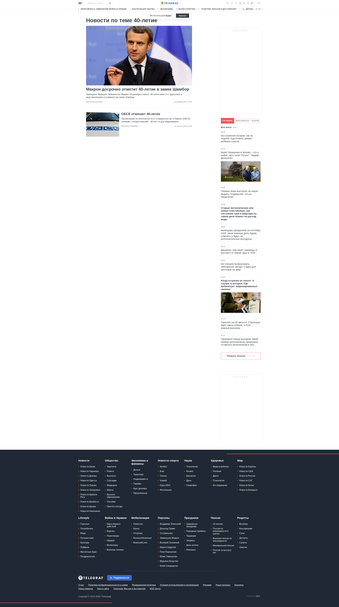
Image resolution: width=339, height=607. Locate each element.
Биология (191, 476)
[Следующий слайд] (262, 9)
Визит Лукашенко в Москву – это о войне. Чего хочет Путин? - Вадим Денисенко (240, 155)
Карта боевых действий (114, 525)
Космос (189, 471)
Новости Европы (247, 466)
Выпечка (243, 524)
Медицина (112, 485)
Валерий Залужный (169, 542)
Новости (83, 460)
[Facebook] (227, 3)
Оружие (111, 540)
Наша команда (85, 589)
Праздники (191, 517)
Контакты (239, 585)
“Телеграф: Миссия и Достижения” (219, 9)
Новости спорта (168, 460)
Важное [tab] (255, 121)
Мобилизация (140, 517)
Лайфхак (84, 547)
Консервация (245, 528)
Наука (188, 460)
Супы (242, 533)
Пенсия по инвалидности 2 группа (220, 531)
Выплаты (111, 476)
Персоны (164, 517)
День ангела (192, 545)
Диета (216, 476)
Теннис (163, 476)
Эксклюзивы (166, 9)
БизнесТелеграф (186, 9)
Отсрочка (137, 533)
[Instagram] (248, 3)
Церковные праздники (192, 525)
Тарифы (137, 484)
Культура (84, 542)
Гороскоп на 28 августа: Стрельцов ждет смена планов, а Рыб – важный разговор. (240, 325)
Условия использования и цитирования (179, 585)
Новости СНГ (246, 480)
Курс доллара (140, 488)
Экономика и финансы (139, 462)
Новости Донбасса (89, 502)
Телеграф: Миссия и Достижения (129, 589)
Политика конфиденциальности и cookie (108, 585)
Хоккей (163, 480)
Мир (240, 460)
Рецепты (243, 517)
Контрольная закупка (143, 9)
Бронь (136, 528)
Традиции (191, 536)
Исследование (220, 485)
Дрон (188, 480)
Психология (218, 480)
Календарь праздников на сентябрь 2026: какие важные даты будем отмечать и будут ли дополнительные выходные (240, 234)
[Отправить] (110, 3)
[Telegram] (236, 3)
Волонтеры (112, 545)
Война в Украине (116, 517)
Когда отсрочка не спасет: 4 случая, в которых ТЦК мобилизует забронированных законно (239, 285)
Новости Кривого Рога (88, 495)
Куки (168, 15)
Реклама (207, 585)
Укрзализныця (140, 493)
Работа (110, 471)
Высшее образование (113, 495)
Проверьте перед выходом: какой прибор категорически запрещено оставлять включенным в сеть (239, 342)
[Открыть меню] (80, 3)
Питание (217, 471)
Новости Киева (87, 466)
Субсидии (112, 480)
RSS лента (155, 589)
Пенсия (215, 517)
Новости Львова (88, 485)
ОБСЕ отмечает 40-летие (140, 114)
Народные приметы (196, 531)
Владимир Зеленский (170, 524)
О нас (81, 585)
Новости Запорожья (90, 490)
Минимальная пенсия (223, 545)
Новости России (247, 476)
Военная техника (115, 550)
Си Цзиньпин (166, 533)
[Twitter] (244, 3)
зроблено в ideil (253, 596)
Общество (111, 460)
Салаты (243, 542)
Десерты (243, 538)
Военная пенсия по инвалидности (222, 539)
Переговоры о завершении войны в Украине (104, 9)
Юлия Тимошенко (168, 556)
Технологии (192, 466)
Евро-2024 (165, 485)
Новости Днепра (88, 476)
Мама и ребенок (221, 466)
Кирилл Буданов (168, 547)
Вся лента (226, 127)
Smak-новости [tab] (242, 121)
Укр (259, 3)
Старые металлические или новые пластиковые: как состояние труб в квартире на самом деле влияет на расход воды (239, 214)
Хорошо (182, 16)
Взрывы (111, 531)
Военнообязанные (142, 538)
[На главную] (169, 3)
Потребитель (86, 528)
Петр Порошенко (168, 552)
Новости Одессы (88, 480)
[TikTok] (252, 3)
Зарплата (111, 466)
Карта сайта (103, 589)
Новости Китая (246, 485)
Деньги (136, 470)
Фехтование (166, 490)
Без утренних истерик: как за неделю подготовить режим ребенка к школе (237, 138)
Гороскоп (84, 524)
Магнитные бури (88, 552)
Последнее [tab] (227, 121)
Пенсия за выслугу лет (222, 551)
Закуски (243, 547)
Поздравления (87, 556)
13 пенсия (218, 524)
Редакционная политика (144, 585)
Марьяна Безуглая (169, 561)
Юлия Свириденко (169, 566)
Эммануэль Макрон (169, 538)
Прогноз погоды (115, 506)
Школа (110, 490)
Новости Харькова (89, 471)
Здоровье (217, 460)
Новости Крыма (88, 506)
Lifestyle (83, 517)
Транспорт (138, 474)
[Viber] (231, 3)
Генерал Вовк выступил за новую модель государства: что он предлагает (239, 194)
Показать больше (236, 356)
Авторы (249, 9)
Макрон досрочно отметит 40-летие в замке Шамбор (137, 89)
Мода (83, 533)
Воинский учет (140, 542)
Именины (191, 550)
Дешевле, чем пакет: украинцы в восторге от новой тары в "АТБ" (239, 251)
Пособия (111, 502)
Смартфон (191, 485)
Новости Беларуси (248, 490)
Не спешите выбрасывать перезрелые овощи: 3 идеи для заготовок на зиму (238, 267)
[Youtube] (240, 3)
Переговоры (113, 536)
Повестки (138, 524)
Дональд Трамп (167, 528)
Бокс (162, 471)
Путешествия (87, 538)
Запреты (190, 540)
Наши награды (223, 585)
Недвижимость (140, 479)
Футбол (163, 466)
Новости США (246, 471)
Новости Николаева (90, 511)
